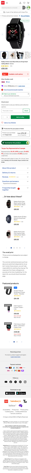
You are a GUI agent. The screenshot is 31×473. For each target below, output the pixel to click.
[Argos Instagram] (25, 382)
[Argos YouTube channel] (6, 382)
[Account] (20, 3)
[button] (25, 20)
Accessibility (6, 409)
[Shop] (7, 3)
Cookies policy (9, 411)
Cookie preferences (21, 411)
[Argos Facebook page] (11, 382)
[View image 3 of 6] (20, 55)
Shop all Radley (25, 16)
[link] (15, 89)
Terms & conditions (16, 413)
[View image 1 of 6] (4, 55)
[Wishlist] (24, 3)
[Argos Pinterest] (20, 382)
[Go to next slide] (28, 34)
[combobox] (11, 7)
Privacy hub (15, 409)
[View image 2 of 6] (12, 55)
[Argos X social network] (16, 382)
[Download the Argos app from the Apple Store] (10, 394)
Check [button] (26, 110)
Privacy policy (24, 409)
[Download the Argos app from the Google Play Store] (21, 394)
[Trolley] (28, 3)
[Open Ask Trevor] (28, 7)
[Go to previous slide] (2, 34)
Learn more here (15, 357)
